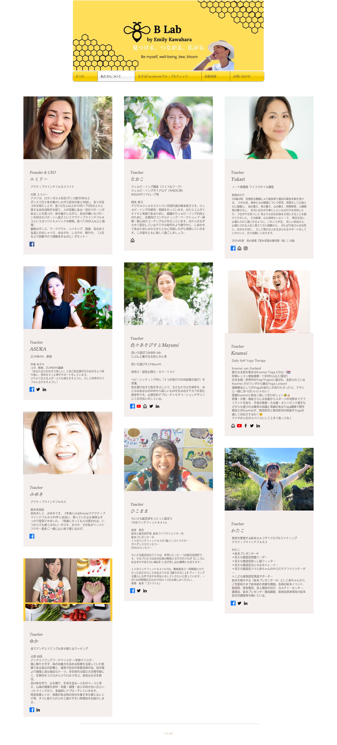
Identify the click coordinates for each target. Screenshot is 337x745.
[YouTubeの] (239, 425)
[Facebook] (233, 248)
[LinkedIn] (44, 389)
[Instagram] (245, 248)
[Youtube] (138, 406)
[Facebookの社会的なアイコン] (31, 244)
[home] (132, 240)
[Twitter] (38, 389)
